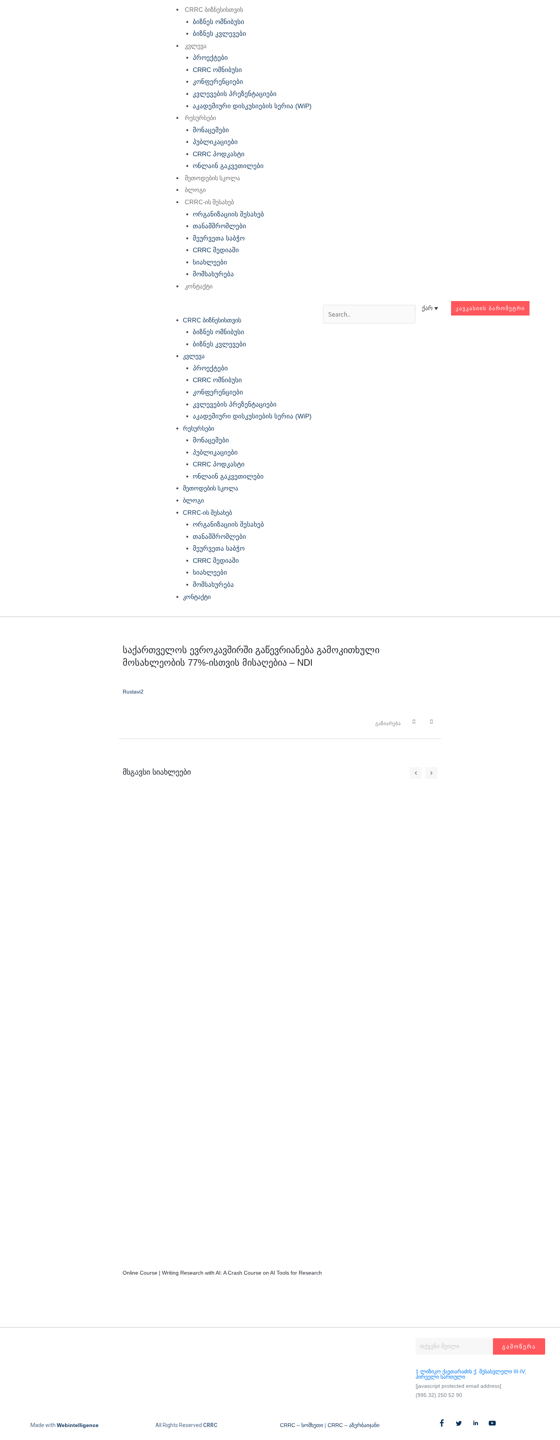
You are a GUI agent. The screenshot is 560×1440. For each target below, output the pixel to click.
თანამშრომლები (219, 226)
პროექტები (210, 57)
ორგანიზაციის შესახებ (228, 214)
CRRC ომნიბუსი (217, 70)
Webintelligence (78, 1425)
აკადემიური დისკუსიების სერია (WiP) (252, 106)
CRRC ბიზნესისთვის (214, 9)
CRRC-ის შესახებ (209, 202)
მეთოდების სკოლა (212, 178)
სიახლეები (210, 262)
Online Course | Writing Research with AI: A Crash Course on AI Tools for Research (222, 1273)
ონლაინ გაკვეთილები (228, 166)
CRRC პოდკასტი (219, 154)
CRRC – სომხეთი (301, 1425)
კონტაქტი (199, 286)
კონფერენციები (218, 81)
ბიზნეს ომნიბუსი (218, 22)
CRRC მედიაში (216, 250)
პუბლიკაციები (215, 142)
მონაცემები (211, 130)
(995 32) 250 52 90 (439, 1395)
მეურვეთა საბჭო (219, 238)
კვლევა (195, 46)
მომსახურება (213, 274)
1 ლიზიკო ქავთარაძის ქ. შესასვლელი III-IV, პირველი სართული (471, 1374)
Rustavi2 (133, 692)
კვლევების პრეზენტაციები (235, 94)
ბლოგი (195, 190)
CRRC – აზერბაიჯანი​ (353, 1425)
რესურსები (200, 118)
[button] (237, 308)
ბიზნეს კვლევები (219, 33)
